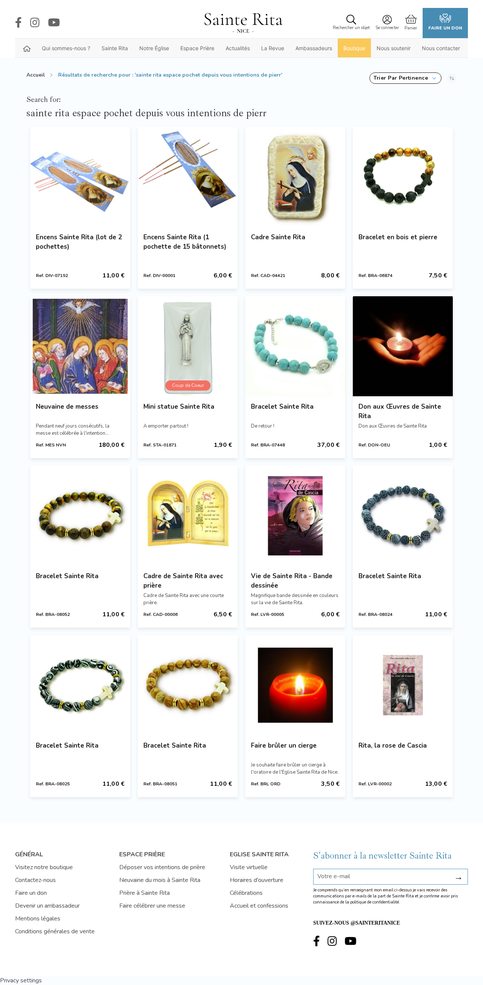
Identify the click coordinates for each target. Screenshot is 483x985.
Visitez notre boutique (44, 867)
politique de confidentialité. (375, 902)
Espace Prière (197, 48)
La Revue (272, 48)
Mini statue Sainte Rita (178, 406)
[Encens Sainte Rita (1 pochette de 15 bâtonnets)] (188, 177)
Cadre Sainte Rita (278, 237)
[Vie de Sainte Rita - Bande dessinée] (295, 516)
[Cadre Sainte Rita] (295, 177)
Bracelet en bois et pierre (397, 237)
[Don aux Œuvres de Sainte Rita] (403, 346)
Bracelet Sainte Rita (282, 406)
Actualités (238, 48)
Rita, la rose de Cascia (392, 745)
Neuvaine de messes (67, 406)
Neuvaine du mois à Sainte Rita (159, 880)
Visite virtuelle (249, 867)
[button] (405, 78)
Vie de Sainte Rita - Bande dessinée (291, 581)
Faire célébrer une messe (152, 906)
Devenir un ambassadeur (47, 906)
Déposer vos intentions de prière (162, 867)
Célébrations (246, 893)
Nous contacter (441, 48)
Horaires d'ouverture (256, 880)
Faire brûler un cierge (284, 745)
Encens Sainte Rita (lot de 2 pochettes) (79, 242)
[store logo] (243, 23)
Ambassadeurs (313, 48)
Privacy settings (21, 980)
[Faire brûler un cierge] (295, 685)
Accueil (35, 74)
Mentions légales (37, 918)
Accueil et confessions (259, 906)
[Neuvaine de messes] (80, 346)
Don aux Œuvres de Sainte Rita (399, 411)
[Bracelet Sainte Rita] (295, 346)
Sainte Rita (115, 48)
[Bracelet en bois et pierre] (403, 177)
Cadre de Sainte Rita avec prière (183, 581)
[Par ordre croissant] (452, 78)
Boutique (354, 48)
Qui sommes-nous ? (66, 48)
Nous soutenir (394, 48)
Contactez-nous (35, 880)
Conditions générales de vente (55, 931)
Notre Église (154, 48)
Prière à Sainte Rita (144, 893)
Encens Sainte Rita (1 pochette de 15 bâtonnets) (184, 242)
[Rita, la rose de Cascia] (403, 685)
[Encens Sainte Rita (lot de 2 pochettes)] (80, 177)
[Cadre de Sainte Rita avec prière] (188, 516)
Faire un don (445, 28)
